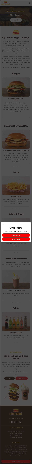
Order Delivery (16, 235)
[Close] (2, 224)
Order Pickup (16, 239)
